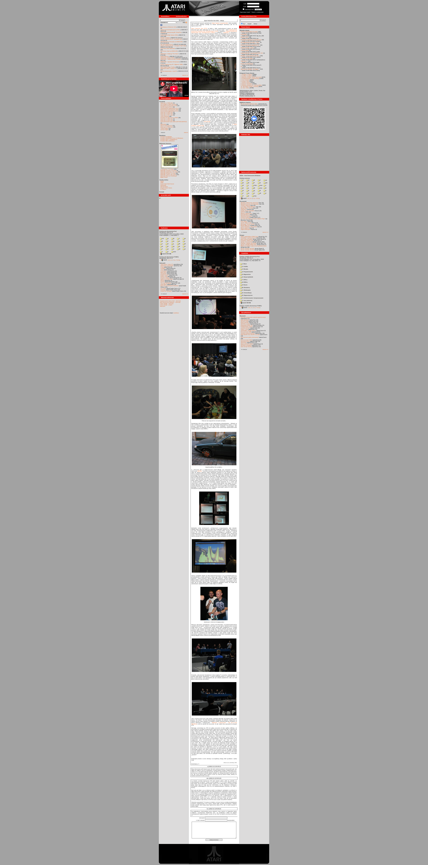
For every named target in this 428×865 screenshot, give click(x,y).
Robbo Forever (164, 275)
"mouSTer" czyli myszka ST (248, 238)
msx (260, 188)
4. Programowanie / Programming (250, 78)
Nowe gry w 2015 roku (166, 120)
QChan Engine (164, 129)
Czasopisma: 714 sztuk (166, 169)
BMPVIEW (163, 124)
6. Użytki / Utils (245, 81)
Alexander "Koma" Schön (247, 224)
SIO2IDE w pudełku (246, 345)
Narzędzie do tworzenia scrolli (168, 105)
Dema (255, 23)
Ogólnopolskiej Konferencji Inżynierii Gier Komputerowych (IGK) (214, 30)
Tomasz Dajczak (245, 205)
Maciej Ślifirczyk (245, 225)
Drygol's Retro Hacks (166, 188)
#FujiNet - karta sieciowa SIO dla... (250, 55)
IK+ (242, 66)
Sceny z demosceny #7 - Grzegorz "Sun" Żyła (173, 45)
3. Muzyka (245, 269)
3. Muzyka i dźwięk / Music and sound (251, 77)
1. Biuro (244, 263)
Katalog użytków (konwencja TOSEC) (251, 305)
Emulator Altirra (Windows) (167, 140)
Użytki (249, 23)
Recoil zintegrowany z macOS (168, 71)
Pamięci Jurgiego (165, 37)
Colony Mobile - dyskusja (166, 303)
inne (174, 251)
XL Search (163, 189)
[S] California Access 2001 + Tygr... (250, 42)
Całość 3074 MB (166, 253)
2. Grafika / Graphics (246, 75)
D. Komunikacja (246, 292)
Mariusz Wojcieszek (246, 213)
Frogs (162, 267)
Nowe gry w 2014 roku (166, 127)
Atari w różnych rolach (247, 344)
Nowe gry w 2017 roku (166, 115)
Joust (162, 269)
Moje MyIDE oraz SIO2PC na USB (250, 334)
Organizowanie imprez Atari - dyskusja (170, 301)
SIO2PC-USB (244, 321)
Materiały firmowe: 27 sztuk (167, 173)
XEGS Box (244, 342)
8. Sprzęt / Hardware (246, 83)
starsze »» (185, 75)
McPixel (200, 471)
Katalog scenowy (245, 178)
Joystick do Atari (245, 328)
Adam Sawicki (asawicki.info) (220, 23)
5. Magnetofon (246, 274)
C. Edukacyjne (246, 290)
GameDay (226, 32)
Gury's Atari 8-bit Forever (167, 184)
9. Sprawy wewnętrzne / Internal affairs (251, 85)
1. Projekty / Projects (246, 74)
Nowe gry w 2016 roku (166, 119)
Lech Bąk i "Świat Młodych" (248, 206)
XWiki (161, 182)
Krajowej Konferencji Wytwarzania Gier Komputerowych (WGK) (214, 31)
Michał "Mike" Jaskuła (247, 208)
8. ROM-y (245, 282)
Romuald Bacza (245, 214)
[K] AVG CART (245, 37)
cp (266, 180)
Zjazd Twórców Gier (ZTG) (199, 28)
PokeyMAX (244, 34)
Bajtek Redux (164, 177)
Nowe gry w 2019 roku (166, 113)
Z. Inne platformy (247, 300)
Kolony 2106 (163, 276)
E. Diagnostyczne (247, 295)
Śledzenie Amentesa (246, 216)
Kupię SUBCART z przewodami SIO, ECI (252, 53)
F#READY (243, 209)
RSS (184, 22)
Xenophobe (163, 273)
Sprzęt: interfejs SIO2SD (247, 250)
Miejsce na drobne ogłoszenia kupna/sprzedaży (254, 246)
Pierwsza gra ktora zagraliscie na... (250, 45)
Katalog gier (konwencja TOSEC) (169, 257)
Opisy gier (162, 263)
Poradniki (162, 101)
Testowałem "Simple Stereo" (248, 330)
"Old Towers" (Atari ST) (166, 264)
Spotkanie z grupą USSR (167, 57)
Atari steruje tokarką (246, 346)
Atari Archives (164, 186)
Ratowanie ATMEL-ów (247, 325)
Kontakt (161, 192)
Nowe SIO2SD (245, 322)
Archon (162, 281)
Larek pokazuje (164, 116)
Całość (165, 260)
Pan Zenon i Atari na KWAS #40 (168, 51)
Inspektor (163, 289)
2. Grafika (245, 266)
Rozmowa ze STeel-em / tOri (168, 27)
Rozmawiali (243, 201)
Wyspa (162, 280)
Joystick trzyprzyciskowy (248, 333)
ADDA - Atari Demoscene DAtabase (250, 175)
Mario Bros (163, 272)
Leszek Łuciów (245, 217)
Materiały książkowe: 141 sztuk (169, 172)
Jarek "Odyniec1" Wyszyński (249, 226)
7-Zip (174, 260)
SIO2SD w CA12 (245, 324)
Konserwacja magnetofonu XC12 (169, 111)
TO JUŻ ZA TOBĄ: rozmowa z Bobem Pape (253, 218)
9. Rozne (244, 285)
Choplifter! (163, 268)
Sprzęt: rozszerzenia (246, 242)
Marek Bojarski (245, 228)
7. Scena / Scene (245, 82)
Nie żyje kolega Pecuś (166, 44)
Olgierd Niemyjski (245, 229)
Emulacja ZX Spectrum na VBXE (169, 117)
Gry (244, 23)
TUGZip (178, 260)
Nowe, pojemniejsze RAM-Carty (249, 236)
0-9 (163, 238)
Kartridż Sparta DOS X (166, 107)
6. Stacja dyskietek (247, 277)
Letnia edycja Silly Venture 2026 (169, 35)
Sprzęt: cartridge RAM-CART (249, 244)
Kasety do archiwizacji (247, 63)
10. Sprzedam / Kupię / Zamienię (249, 86)
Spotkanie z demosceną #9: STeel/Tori (170, 32)
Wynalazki (243, 316)
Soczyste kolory (245, 341)
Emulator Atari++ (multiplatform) (168, 139)
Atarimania (163, 185)
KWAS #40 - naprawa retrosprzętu (169, 61)
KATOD (243, 212)
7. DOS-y (244, 279)
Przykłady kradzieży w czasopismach (251, 39)
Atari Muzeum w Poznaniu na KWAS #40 (171, 41)
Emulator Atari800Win (166, 136)
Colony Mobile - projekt (166, 305)
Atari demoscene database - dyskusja (170, 302)
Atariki (162, 181)
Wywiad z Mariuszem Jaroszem (249, 202)
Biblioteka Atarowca (165, 143)
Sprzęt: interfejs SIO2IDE (247, 248)
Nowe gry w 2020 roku (166, 112)
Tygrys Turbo (244, 329)
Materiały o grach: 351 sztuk (168, 174)
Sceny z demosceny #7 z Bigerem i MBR (171, 64)
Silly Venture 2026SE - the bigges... (250, 69)
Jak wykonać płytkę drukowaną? (250, 337)
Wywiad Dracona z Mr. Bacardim (249, 204)
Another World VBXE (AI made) (249, 31)
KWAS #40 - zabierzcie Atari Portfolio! (170, 59)
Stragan (242, 235)
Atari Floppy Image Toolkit (167, 67)
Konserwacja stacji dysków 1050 (169, 109)
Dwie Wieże (163, 284)
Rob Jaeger (244, 221)
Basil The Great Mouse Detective (169, 285)
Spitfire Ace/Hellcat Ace (166, 279)
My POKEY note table (246, 58)
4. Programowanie (247, 271)
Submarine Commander (166, 265)
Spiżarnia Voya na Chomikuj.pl (168, 176)
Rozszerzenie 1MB (246, 332)
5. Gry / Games (245, 79)
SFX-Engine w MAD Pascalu (168, 104)
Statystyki (162, 306)
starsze (186, 132)
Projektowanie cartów (246, 326)
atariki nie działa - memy (247, 47)
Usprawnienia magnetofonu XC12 (169, 108)
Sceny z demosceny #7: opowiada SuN (171, 39)
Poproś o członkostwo (257, 12)
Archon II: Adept (164, 277)
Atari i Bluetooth (245, 320)
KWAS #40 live (164, 56)
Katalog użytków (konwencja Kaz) (250, 256)
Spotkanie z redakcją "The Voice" (169, 53)
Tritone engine (164, 128)
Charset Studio (245, 50)
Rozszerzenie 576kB (246, 340)
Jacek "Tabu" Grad (246, 222)
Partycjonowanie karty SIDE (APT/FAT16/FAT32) (173, 121)
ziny (255, 196)
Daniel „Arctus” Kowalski (247, 210)
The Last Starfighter (165, 283)
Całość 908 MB (246, 302)
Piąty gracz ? (244, 61)
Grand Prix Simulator (166, 291)
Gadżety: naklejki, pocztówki (248, 243)
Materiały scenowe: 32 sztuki (168, 170)
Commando (163, 271)
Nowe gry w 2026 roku (166, 103)
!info (255, 185)
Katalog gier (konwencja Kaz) (168, 231)
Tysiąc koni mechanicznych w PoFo (170, 29)
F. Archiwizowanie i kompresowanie (252, 298)
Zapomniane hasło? (245, 12)
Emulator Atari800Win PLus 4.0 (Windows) (171, 138)
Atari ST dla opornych (166, 125)
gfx (266, 182)
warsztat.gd (207, 121)
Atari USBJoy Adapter (246, 239)
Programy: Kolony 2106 (247, 240)
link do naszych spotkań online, (249, 104)
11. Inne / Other (245, 87)
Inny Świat (163, 288)
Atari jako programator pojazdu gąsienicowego (253, 317)
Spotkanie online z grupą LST (168, 68)
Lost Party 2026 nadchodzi (167, 48)
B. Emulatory (246, 287)
